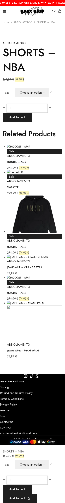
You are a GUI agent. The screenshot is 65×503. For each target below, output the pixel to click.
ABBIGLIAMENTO (23, 22)
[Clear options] (50, 92)
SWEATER (13, 187)
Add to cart (17, 117)
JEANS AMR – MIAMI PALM (23, 350)
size (7, 92)
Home (6, 22)
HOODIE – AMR (16, 162)
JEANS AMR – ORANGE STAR (24, 267)
